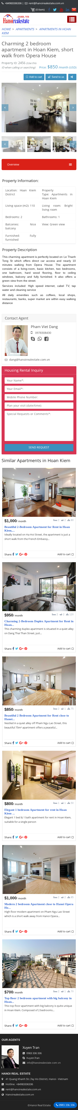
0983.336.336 (66, 1105)
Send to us (58, 76)
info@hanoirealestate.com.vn (44, 1062)
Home (6, 29)
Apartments (25, 29)
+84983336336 (13, 3)
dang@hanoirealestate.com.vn (29, 359)
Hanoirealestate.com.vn (20, 1094)
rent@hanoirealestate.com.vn (46, 3)
